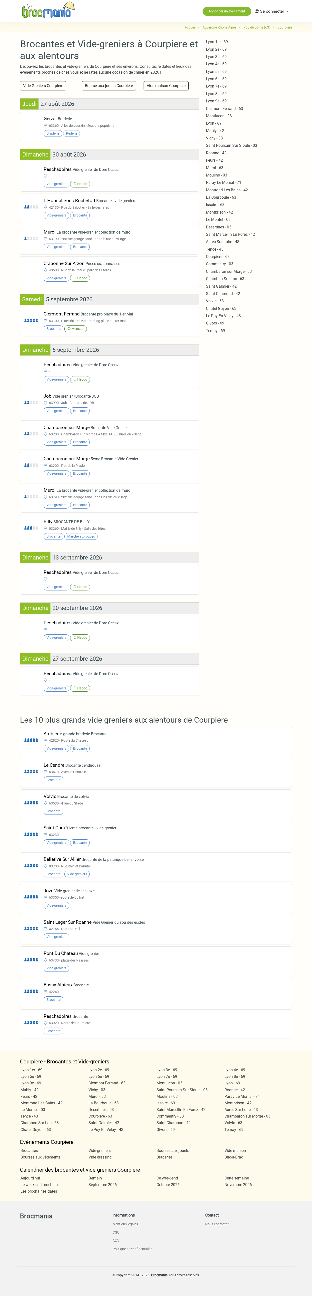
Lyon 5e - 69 (216, 71)
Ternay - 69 (215, 330)
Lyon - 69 (214, 123)
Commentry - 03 (219, 264)
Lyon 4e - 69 (216, 64)
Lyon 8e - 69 (216, 93)
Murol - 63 (214, 168)
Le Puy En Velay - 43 (223, 316)
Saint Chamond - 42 (223, 293)
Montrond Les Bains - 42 (227, 190)
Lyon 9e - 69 (216, 101)
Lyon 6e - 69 (216, 79)
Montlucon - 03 (219, 116)
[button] (271, 11)
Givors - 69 (215, 323)
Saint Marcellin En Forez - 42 (230, 234)
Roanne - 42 (216, 153)
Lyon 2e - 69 (216, 49)
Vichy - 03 (214, 138)
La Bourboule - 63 (221, 197)
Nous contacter (217, 1224)
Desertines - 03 (218, 227)
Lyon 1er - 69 (217, 41)
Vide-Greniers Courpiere (43, 85)
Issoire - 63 (215, 204)
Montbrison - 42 (219, 212)
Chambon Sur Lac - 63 (225, 278)
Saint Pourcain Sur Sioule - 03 (231, 145)
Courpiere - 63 (218, 256)
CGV (116, 1240)
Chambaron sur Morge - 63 (229, 271)
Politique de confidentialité (132, 1249)
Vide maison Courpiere (166, 85)
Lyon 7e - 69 (216, 86)
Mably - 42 (215, 130)
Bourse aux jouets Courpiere (109, 85)
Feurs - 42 (214, 160)
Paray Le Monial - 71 (223, 182)
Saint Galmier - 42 (221, 286)
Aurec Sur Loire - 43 (222, 241)
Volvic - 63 (215, 301)
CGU (116, 1232)
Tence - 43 (215, 249)
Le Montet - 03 (218, 219)
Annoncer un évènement (227, 11)
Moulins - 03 (216, 175)
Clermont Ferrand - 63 (224, 108)
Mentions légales (125, 1224)
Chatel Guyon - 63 (221, 308)
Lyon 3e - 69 (216, 56)
